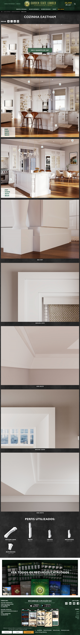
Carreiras (18, 3)
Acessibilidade (39, 630)
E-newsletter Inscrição (9, 3)
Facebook (78, 603)
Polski (78, 618)
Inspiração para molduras (16, 11)
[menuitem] (69, 4)
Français (77, 615)
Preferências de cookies (65, 630)
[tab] (21, 9)
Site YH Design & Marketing (40, 632)
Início (2, 11)
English (77, 611)
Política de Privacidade (48, 630)
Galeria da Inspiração (7, 11)
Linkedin (70, 603)
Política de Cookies (56, 630)
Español (77, 613)
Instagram (66, 603)
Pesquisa (75, 4)
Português (77, 617)
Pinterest (74, 603)
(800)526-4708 (7, 605)
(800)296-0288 (7, 613)
